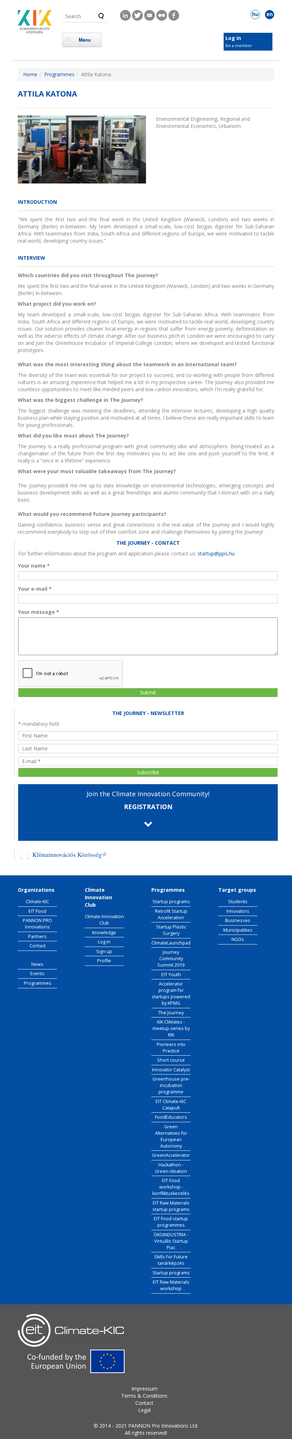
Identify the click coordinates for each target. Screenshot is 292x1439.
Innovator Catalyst (171, 1070)
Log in (233, 38)
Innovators (237, 911)
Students (237, 902)
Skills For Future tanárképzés (171, 1260)
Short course (171, 1060)
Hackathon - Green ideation (171, 1168)
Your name (34, 565)
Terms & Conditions (144, 1395)
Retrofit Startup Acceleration (171, 914)
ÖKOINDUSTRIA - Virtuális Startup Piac (170, 1241)
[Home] (35, 23)
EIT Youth (171, 975)
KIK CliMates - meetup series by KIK (171, 1028)
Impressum (144, 1388)
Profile (104, 961)
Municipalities (237, 930)
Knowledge (104, 933)
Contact (38, 946)
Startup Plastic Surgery (171, 930)
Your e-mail (35, 588)
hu (255, 14)
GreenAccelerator (171, 1155)
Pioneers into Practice (171, 1047)
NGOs (237, 939)
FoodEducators (171, 1117)
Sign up (104, 951)
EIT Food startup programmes (171, 1222)
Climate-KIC (37, 902)
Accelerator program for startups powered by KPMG (171, 993)
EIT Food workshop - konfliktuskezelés (170, 1186)
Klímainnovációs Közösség (69, 854)
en (269, 14)
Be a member (238, 45)
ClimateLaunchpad (171, 943)
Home (30, 74)
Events (37, 973)
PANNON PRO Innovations (37, 923)
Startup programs (171, 902)
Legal (144, 1410)
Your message (38, 612)
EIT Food (37, 911)
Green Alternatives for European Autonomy (171, 1136)
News (37, 964)
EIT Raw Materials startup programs (170, 1206)
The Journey (171, 1013)
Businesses (237, 920)
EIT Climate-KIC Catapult (171, 1104)
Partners (37, 936)
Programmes (59, 74)
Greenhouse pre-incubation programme (171, 1085)
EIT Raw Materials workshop (171, 1285)
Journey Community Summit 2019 (170, 958)
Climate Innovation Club (104, 919)
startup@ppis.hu (216, 553)
